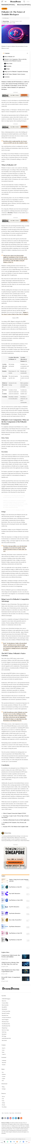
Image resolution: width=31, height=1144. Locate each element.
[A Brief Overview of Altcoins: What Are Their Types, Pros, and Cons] (25, 964)
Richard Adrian (6, 21)
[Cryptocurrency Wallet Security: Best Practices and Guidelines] (25, 956)
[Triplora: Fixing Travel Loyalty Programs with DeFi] (5, 880)
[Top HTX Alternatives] (5, 906)
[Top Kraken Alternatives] (5, 913)
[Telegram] (13, 1118)
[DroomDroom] (15, 2)
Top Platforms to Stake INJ (15, 887)
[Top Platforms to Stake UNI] (5, 933)
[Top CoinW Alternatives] (5, 893)
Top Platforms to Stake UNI (15, 933)
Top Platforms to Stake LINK (16, 900)
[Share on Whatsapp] (7, 1141)
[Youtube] (11, 1118)
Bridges (8, 68)
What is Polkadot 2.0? (9, 56)
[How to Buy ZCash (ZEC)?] (5, 920)
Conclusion (6, 76)
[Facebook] (8, 1118)
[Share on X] (4, 1141)
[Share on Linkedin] (10, 1141)
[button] (3, 2)
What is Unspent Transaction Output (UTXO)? (14, 813)
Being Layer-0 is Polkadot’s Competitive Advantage (16, 71)
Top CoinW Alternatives (14, 893)
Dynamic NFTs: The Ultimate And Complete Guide (15, 826)
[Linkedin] (16, 1118)
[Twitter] (2, 1118)
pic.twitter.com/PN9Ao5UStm (10, 507)
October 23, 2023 (20, 510)
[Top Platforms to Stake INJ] (5, 887)
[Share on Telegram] (13, 1141)
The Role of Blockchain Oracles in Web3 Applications (16, 820)
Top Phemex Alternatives (14, 926)
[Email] (17, 1141)
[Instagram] (19, 1118)
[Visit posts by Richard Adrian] (3, 833)
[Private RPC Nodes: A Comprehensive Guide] (25, 978)
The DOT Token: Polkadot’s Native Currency (14, 74)
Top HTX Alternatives (14, 906)
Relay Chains (9, 63)
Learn (4, 8)
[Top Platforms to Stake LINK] (5, 900)
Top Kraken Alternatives (14, 913)
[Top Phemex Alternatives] (5, 926)
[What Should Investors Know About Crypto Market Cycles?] (25, 971)
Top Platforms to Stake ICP (15, 939)
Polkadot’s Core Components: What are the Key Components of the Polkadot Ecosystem (15, 60)
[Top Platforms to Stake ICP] (5, 939)
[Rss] (21, 1118)
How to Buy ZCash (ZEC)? (15, 919)
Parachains (8, 66)
